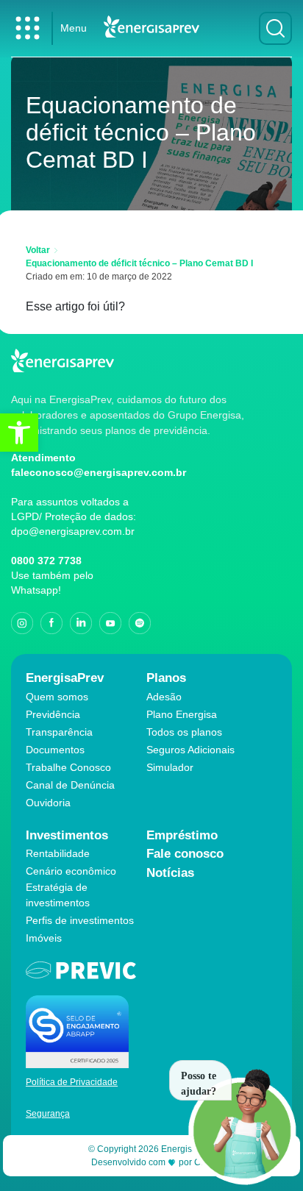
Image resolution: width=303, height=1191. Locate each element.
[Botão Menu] (27, 28)
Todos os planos (184, 732)
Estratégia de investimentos (58, 895)
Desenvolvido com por (152, 1162)
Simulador (169, 767)
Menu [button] (73, 28)
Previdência (53, 714)
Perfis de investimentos (80, 920)
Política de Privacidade (72, 1082)
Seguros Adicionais (190, 750)
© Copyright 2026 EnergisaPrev (151, 1149)
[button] (19, 432)
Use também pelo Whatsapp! (52, 582)
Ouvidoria (48, 802)
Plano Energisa (181, 714)
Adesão (164, 697)
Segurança (48, 1114)
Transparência (59, 732)
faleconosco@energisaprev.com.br (98, 472)
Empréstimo (182, 835)
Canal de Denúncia (70, 785)
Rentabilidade (58, 853)
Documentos (55, 750)
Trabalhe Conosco (68, 767)
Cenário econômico (71, 871)
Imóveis (44, 938)
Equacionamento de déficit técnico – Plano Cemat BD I (139, 263)
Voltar (38, 250)
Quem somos (57, 697)
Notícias (170, 873)
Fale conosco (185, 854)
